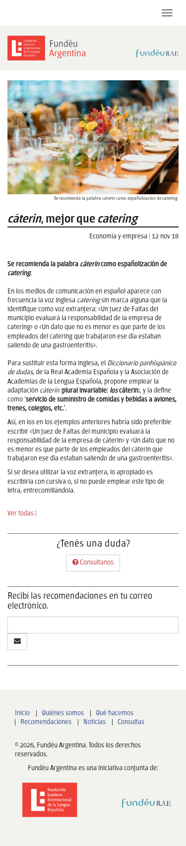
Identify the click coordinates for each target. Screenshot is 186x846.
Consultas (131, 722)
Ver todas (20, 513)
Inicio (22, 713)
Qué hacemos (114, 713)
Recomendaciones (45, 722)
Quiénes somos (63, 713)
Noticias (94, 722)
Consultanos (96, 563)
